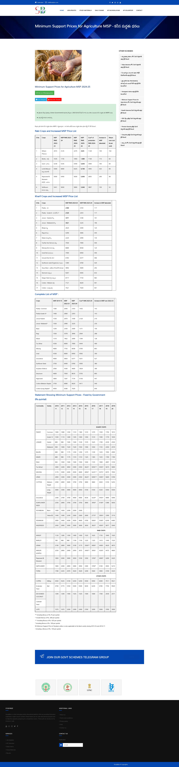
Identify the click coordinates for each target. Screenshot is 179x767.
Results (8, 753)
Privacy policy (64, 721)
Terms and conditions (66, 718)
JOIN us (131, 657)
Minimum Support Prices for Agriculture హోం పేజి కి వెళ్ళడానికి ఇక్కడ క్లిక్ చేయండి (131, 102)
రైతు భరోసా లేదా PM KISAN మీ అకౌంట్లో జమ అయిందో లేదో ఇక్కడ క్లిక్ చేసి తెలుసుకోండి (131, 83)
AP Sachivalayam (113, 10)
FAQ (61, 724)
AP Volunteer (128, 10)
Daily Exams (99, 10)
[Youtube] (120, 2)
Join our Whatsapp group (45, 93)
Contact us (63, 727)
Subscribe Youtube (55, 99)
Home (62, 10)
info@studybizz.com (53, 2)
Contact (139, 10)
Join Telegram (41, 99)
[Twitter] (112, 2)
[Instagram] (115, 2)
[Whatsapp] (117, 2)
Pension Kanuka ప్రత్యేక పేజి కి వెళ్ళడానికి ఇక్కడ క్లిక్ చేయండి (129, 127)
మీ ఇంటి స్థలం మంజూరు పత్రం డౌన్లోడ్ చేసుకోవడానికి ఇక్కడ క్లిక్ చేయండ (130, 73)
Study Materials (86, 10)
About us (62, 714)
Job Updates (71, 10)
